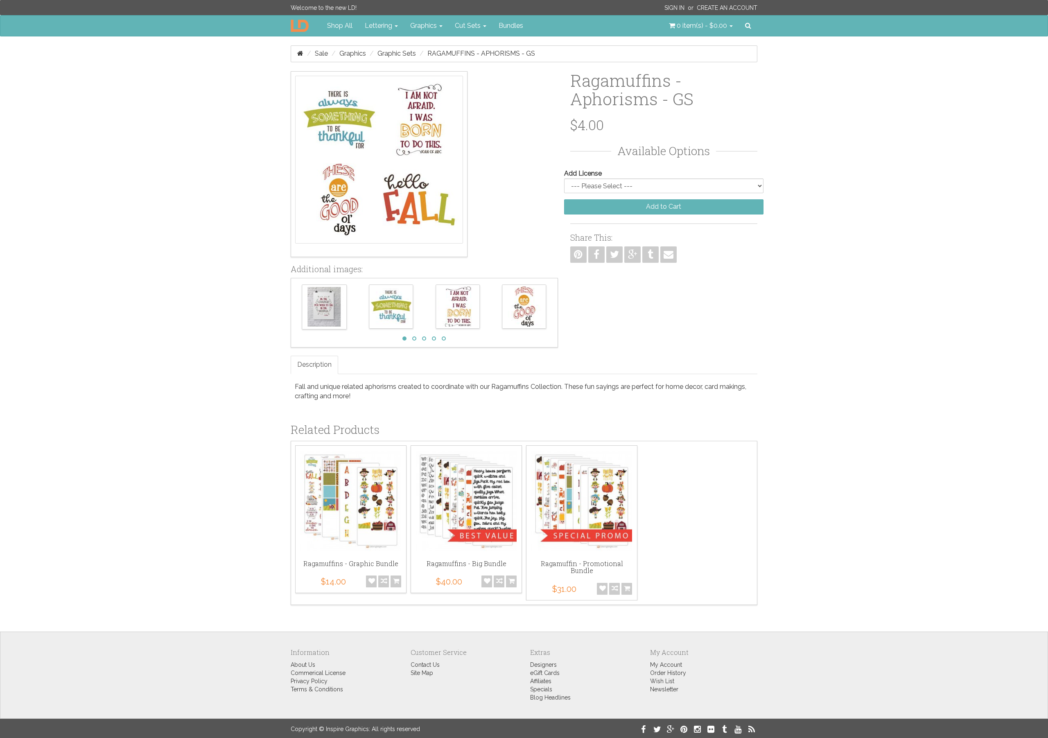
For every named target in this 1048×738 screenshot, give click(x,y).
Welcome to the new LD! (324, 8)
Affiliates (540, 681)
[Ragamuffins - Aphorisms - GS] (379, 164)
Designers (543, 664)
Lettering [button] (379, 25)
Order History (668, 673)
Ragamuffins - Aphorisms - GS (481, 53)
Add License (583, 173)
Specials (541, 689)
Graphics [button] (424, 25)
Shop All (339, 25)
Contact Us (425, 664)
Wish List (662, 681)
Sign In (674, 8)
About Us (303, 664)
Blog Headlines (550, 697)
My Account (666, 664)
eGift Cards (545, 673)
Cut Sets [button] (468, 25)
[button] (701, 26)
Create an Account (727, 8)
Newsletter (664, 689)
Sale (321, 53)
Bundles (511, 25)
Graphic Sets (396, 53)
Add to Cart (663, 206)
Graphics (352, 53)
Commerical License (318, 673)
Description (314, 364)
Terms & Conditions (317, 689)
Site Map (422, 673)
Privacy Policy (309, 681)
